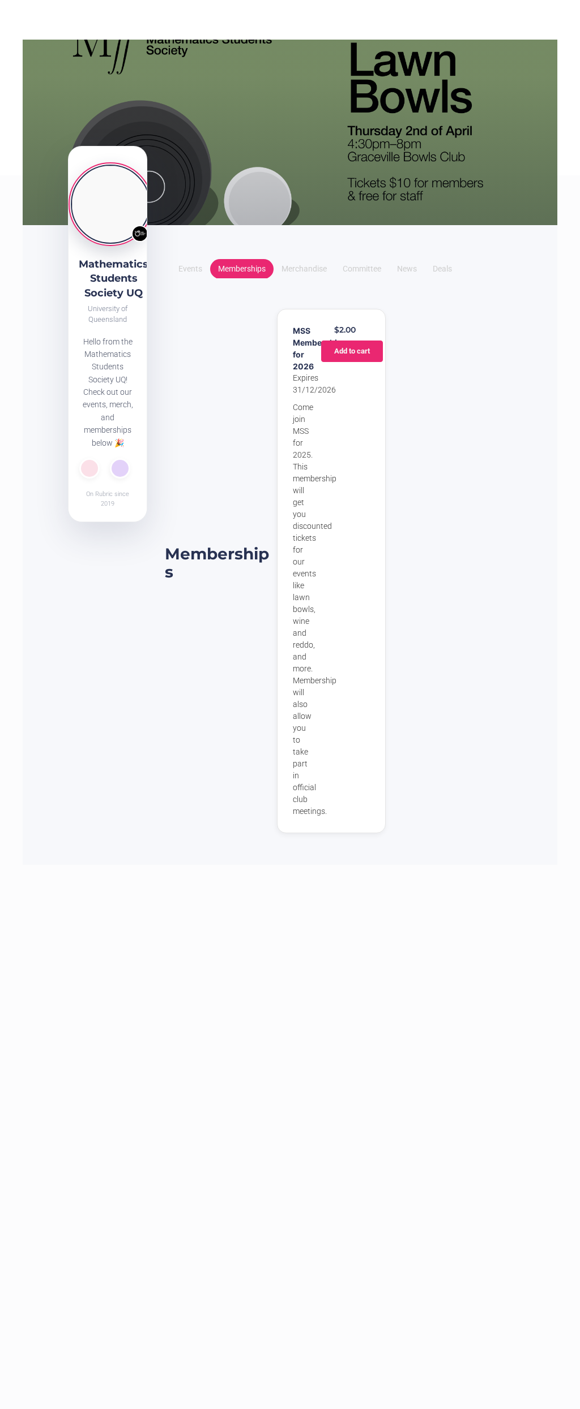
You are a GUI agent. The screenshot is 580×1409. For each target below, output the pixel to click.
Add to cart (352, 351)
